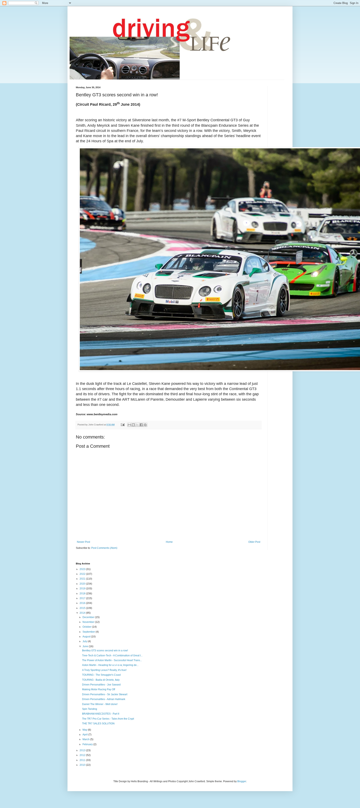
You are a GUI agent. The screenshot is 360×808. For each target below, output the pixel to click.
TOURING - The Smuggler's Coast (101, 674)
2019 (83, 588)
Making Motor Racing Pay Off (98, 689)
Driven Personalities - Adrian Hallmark (103, 699)
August (86, 636)
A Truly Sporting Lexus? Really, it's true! (104, 670)
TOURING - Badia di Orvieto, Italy (101, 679)
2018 (83, 593)
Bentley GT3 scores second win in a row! (105, 650)
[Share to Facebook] (141, 425)
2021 (83, 578)
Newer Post (83, 541)
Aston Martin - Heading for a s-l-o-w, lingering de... (110, 665)
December (88, 617)
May (85, 729)
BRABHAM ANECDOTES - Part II (100, 713)
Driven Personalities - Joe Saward (101, 684)
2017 (83, 598)
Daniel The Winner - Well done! (100, 704)
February (87, 744)
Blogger (241, 781)
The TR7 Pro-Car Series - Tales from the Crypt (108, 718)
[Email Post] (122, 424)
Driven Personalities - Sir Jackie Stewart (104, 694)
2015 (83, 608)
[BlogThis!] (133, 425)
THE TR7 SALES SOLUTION (98, 723)
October (87, 626)
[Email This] (129, 425)
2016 (83, 603)
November (88, 622)
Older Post (254, 541)
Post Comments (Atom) (104, 548)
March (86, 739)
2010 (83, 764)
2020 (83, 583)
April (85, 734)
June (85, 646)
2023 (83, 569)
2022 (83, 574)
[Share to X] (137, 425)
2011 (83, 760)
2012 (83, 755)
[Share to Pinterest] (145, 425)
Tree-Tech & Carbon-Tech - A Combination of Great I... (112, 655)
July (85, 641)
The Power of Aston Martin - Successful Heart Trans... (112, 660)
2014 (83, 612)
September (89, 631)
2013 (83, 750)
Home (169, 541)
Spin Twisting (89, 709)
